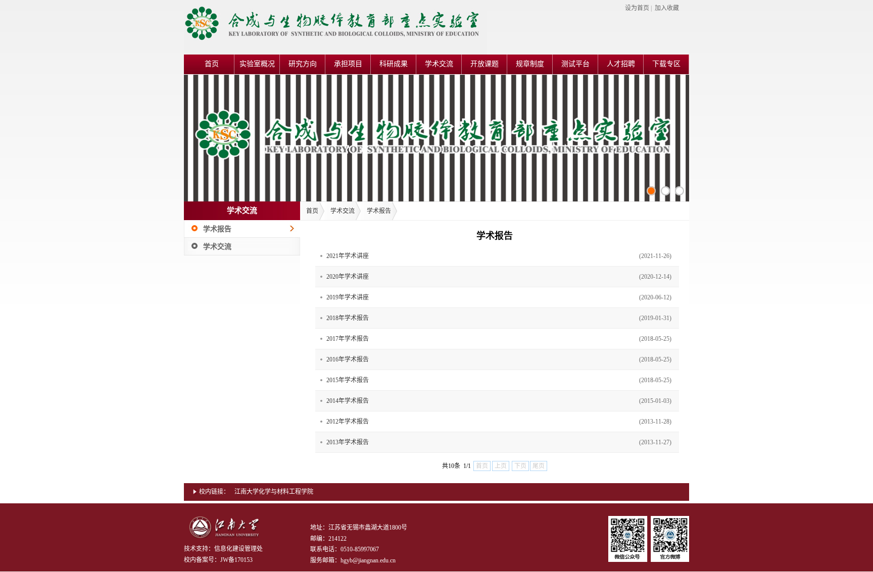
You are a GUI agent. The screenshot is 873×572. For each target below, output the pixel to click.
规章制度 (530, 64)
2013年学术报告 (347, 442)
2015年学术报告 (347, 380)
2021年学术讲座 (347, 255)
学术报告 (217, 229)
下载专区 (666, 64)
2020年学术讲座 (347, 276)
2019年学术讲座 (347, 297)
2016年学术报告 (347, 359)
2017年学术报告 (347, 338)
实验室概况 (257, 64)
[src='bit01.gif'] (679, 190)
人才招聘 (621, 64)
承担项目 (348, 64)
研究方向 (302, 64)
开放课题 (484, 64)
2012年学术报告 (347, 421)
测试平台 (575, 64)
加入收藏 (667, 8)
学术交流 (439, 64)
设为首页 (637, 8)
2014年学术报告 (347, 400)
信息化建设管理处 (238, 548)
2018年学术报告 (347, 318)
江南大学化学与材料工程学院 (273, 491)
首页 (212, 64)
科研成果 (393, 64)
